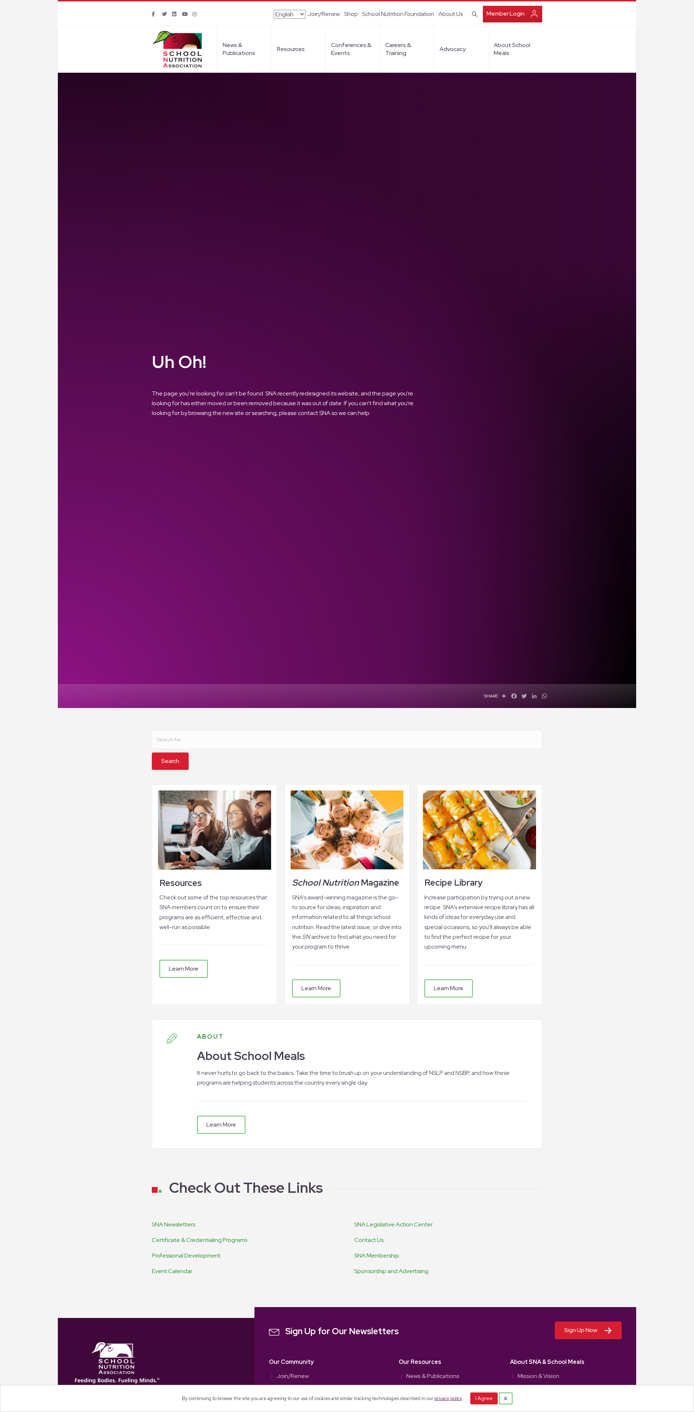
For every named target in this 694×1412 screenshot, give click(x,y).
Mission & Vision (538, 1376)
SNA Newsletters (173, 1224)
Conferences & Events (351, 49)
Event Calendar (172, 1271)
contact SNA (314, 413)
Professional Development (186, 1255)
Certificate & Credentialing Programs (199, 1240)
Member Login (505, 13)
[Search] (473, 13)
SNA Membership (376, 1255)
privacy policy (448, 1398)
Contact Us (369, 1240)
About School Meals (512, 49)
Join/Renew (324, 14)
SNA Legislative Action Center (393, 1224)
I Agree (484, 1398)
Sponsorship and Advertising (391, 1271)
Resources (291, 49)
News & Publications (239, 49)
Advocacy (453, 49)
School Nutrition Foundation (398, 14)
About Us (450, 14)
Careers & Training (398, 49)
